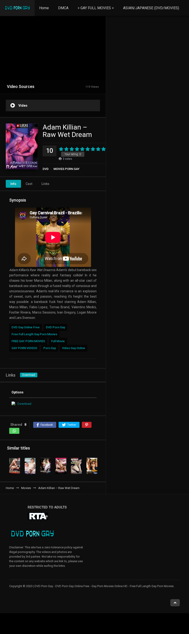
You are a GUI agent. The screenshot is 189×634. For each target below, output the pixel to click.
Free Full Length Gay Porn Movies (34, 334)
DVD (46, 168)
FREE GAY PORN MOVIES (28, 341)
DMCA (63, 8)
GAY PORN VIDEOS (24, 348)
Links (45, 184)
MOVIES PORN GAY (66, 168)
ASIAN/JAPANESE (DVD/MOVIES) (151, 8)
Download (28, 375)
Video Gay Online (73, 348)
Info (13, 184)
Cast (29, 184)
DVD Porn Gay (55, 327)
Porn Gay (49, 348)
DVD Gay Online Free (26, 327)
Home (44, 8)
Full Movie (58, 341)
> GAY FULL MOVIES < (96, 8)
